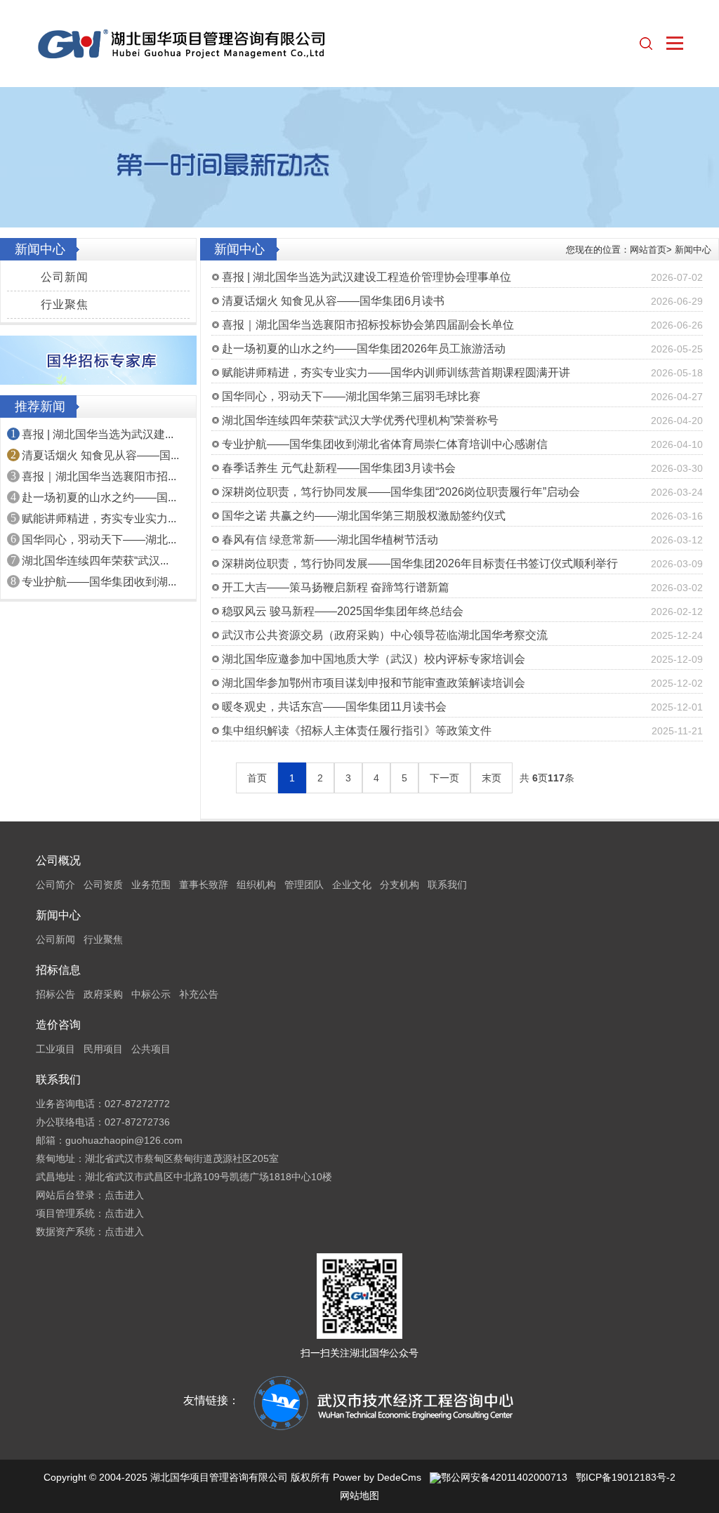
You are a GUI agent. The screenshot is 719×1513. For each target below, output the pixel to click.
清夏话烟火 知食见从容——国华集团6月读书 (333, 301)
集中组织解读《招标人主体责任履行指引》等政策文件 (357, 730)
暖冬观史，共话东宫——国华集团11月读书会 (334, 707)
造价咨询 (58, 1025)
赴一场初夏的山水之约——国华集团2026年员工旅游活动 (364, 349)
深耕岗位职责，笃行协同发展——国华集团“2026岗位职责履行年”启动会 (401, 492)
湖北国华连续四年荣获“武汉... (95, 561)
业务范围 (151, 884)
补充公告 (198, 994)
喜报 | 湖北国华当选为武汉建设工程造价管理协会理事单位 (366, 277)
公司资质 (103, 884)
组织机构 (256, 884)
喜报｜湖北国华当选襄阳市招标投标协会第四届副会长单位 (368, 325)
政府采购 (103, 994)
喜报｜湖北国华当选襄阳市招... (99, 476)
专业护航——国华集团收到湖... (99, 582)
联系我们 (447, 884)
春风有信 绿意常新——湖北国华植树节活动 (330, 540)
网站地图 (359, 1495)
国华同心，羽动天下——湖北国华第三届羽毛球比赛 (351, 396)
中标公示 (151, 994)
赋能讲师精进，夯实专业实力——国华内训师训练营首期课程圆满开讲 (396, 372)
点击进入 (124, 1195)
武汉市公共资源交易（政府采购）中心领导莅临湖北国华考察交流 (385, 635)
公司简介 (55, 884)
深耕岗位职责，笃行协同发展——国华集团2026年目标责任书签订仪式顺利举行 (420, 563)
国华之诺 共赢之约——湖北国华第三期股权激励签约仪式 (364, 516)
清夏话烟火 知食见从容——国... (100, 455)
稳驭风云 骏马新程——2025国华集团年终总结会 (342, 611)
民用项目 (103, 1049)
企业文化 (351, 884)
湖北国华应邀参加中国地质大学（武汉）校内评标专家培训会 (373, 659)
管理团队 (304, 884)
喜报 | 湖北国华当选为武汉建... (97, 434)
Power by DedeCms (377, 1477)
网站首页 (648, 249)
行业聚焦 (64, 304)
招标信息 (58, 970)
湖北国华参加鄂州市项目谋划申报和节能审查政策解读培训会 (373, 683)
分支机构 (399, 884)
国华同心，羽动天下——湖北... (99, 540)
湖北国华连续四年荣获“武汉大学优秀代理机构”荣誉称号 (360, 420)
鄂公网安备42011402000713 (504, 1477)
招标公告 (55, 994)
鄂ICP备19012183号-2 (625, 1477)
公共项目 (151, 1049)
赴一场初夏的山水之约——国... (99, 497)
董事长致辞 (203, 884)
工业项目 (55, 1049)
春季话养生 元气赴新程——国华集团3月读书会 (339, 468)
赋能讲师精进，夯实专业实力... (99, 518)
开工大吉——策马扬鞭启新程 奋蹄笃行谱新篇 (335, 587)
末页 (491, 778)
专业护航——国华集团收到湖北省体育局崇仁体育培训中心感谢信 (385, 444)
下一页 (444, 778)
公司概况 (58, 860)
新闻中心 (693, 249)
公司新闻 (64, 277)
